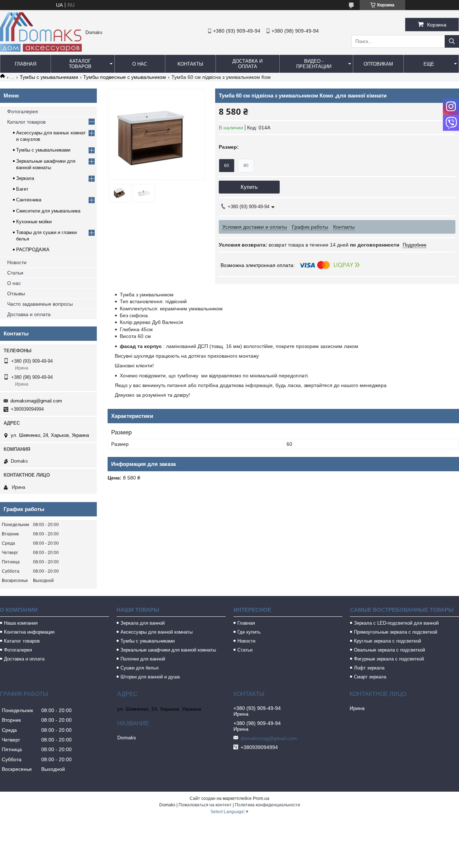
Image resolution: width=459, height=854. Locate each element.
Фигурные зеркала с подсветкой (389, 659)
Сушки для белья (139, 668)
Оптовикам (378, 64)
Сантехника (28, 199)
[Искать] (452, 41)
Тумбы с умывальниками (49, 77)
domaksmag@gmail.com (36, 401)
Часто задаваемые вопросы (40, 304)
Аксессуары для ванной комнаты (156, 632)
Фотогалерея (22, 111)
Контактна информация (29, 632)
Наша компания (21, 623)
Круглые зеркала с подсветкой (387, 641)
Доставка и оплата (247, 63)
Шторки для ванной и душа (150, 676)
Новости (17, 262)
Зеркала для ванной (142, 623)
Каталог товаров (80, 63)
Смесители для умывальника (48, 211)
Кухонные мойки (34, 221)
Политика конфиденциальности (267, 804)
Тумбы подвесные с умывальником (124, 77)
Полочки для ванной (142, 659)
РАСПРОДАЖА (32, 249)
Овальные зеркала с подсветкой (389, 650)
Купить (249, 187)
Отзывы (16, 293)
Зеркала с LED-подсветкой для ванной (396, 623)
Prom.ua (261, 798)
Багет (22, 189)
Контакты (190, 64)
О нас (139, 64)
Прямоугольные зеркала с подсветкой (395, 632)
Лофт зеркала (369, 668)
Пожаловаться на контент (205, 804)
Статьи (15, 273)
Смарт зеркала (370, 676)
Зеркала (25, 178)
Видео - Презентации (313, 63)
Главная (25, 64)
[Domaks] (41, 50)
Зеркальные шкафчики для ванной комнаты (168, 650)
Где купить (249, 632)
